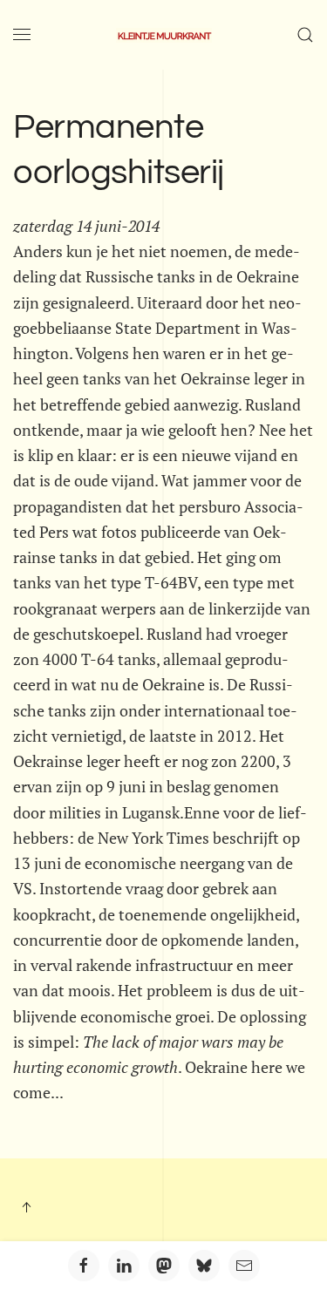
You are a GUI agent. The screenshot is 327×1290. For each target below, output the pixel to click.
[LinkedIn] (124, 1265)
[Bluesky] (204, 1265)
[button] (22, 35)
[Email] (244, 1265)
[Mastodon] (164, 1265)
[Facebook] (83, 1265)
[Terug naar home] (164, 35)
